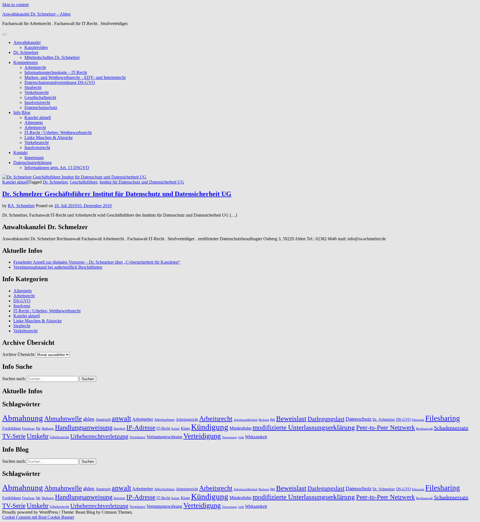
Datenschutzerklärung (32, 162)
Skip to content (15, 4)
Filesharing (442, 418)
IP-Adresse (140, 427)
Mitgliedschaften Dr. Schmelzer (52, 57)
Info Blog (21, 112)
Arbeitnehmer (164, 420)
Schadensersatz (451, 428)
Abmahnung (22, 418)
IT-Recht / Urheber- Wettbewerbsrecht (58, 132)
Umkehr (38, 436)
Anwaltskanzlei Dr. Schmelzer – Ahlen (36, 14)
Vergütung (137, 437)
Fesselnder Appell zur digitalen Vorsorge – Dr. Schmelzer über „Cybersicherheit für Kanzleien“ (96, 262)
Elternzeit (418, 419)
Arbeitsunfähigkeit (246, 419)
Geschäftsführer (83, 182)
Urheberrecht (59, 437)
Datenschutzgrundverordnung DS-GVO (59, 82)
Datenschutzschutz (40, 107)
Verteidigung (202, 436)
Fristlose (28, 429)
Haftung (48, 429)
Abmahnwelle (63, 418)
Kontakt (20, 152)
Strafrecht (32, 87)
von (241, 437)
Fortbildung (11, 428)
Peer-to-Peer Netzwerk (385, 427)
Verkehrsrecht (36, 92)
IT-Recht (163, 428)
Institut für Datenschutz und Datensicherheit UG (141, 182)
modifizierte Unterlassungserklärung (303, 427)
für (38, 428)
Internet (119, 429)
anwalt (121, 418)
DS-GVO (22, 300)
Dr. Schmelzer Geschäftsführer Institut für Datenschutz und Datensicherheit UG (116, 193)
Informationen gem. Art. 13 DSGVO (56, 167)
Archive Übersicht (18, 354)
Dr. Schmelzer (25, 52)
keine (175, 429)
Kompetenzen (25, 62)
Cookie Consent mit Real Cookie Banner (38, 517)
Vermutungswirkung (164, 436)
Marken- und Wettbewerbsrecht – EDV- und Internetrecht (75, 77)
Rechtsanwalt (424, 428)
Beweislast (291, 418)
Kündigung (209, 427)
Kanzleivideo (36, 47)
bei (272, 419)
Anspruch (103, 419)
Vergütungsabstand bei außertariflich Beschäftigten (57, 267)
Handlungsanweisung (83, 427)
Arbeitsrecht (35, 67)
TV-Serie (14, 436)
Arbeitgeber (142, 419)
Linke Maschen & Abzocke (48, 137)
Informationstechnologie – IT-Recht (55, 72)
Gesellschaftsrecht (40, 97)
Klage (185, 428)
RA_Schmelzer (21, 205)
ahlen (88, 419)
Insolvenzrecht (37, 102)
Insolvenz (21, 305)
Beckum (264, 419)
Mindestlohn (240, 428)
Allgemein (33, 122)
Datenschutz (358, 419)
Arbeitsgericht (187, 419)
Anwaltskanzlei (27, 42)
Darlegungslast (326, 418)
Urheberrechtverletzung (99, 436)
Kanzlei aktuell (37, 117)
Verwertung (229, 437)
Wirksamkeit (256, 436)
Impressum (34, 157)
